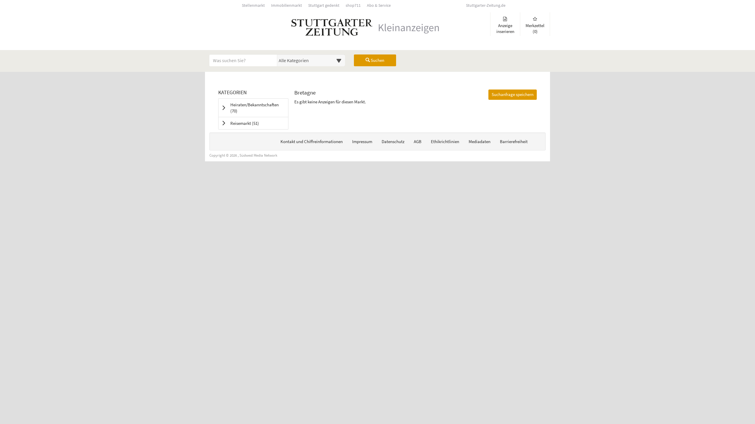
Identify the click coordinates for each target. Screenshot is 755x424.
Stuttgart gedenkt (323, 5)
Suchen (377, 60)
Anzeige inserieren (505, 28)
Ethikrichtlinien (445, 141)
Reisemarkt (252, 123)
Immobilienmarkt (286, 5)
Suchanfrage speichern (513, 94)
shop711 (353, 5)
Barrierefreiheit (514, 141)
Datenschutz (393, 141)
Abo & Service (379, 5)
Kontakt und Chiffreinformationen (311, 141)
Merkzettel (535, 28)
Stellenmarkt (253, 5)
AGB (417, 141)
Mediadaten (479, 141)
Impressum (362, 141)
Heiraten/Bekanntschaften (254, 108)
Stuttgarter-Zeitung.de (485, 5)
